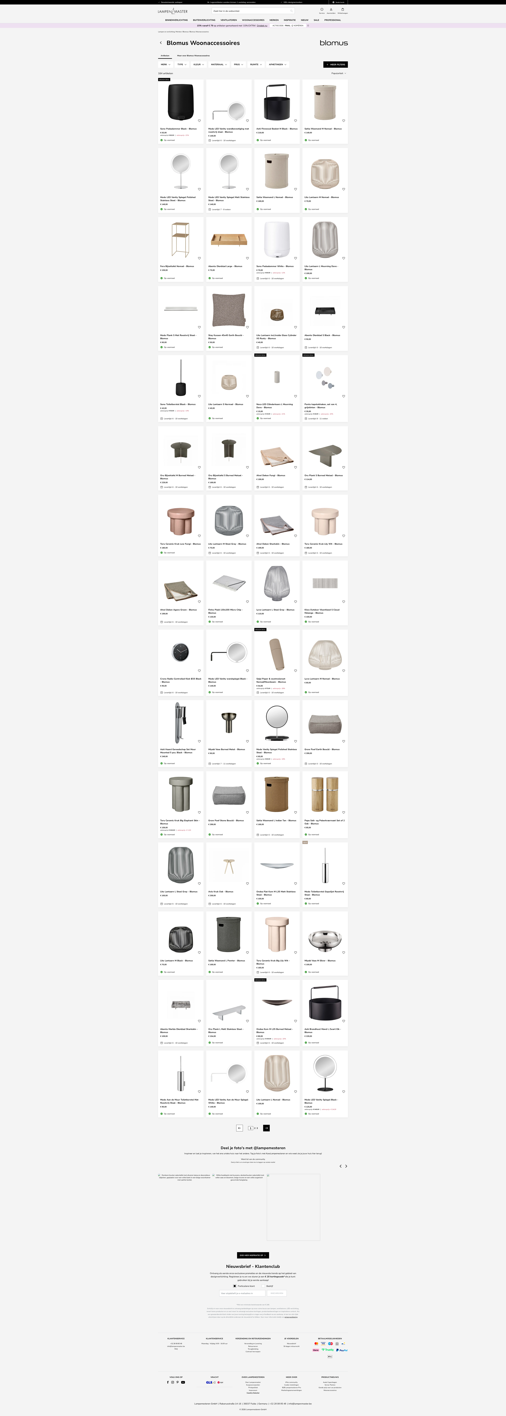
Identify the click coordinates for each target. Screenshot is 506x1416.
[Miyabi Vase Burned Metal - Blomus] (229, 733)
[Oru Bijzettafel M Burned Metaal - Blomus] (181, 458)
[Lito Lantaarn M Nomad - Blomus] (325, 180)
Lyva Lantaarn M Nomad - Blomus (322, 678)
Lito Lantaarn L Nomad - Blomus (273, 1099)
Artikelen (165, 55)
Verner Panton (330, 1385)
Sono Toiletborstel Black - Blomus (178, 404)
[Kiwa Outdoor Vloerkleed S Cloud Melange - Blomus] (325, 593)
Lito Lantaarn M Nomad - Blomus (322, 197)
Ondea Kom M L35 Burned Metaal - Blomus (274, 1031)
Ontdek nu (262, 25)
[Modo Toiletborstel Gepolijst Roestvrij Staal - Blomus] (325, 874)
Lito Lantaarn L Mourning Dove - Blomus (321, 268)
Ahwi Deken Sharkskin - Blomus (273, 543)
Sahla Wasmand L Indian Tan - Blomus (276, 820)
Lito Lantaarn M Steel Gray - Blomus (227, 543)
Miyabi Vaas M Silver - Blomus (320, 960)
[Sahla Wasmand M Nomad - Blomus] (325, 112)
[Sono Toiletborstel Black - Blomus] (181, 388)
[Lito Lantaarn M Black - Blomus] (181, 943)
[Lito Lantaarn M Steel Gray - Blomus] (229, 525)
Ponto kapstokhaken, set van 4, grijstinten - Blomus (321, 406)
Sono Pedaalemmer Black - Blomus (178, 128)
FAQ (176, 1349)
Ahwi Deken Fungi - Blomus (270, 475)
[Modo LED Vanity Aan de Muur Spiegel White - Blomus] (229, 1084)
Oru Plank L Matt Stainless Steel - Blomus (226, 1031)
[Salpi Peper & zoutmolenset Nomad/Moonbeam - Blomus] (277, 663)
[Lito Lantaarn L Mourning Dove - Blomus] (325, 249)
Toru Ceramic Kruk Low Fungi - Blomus (180, 543)
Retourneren (253, 1346)
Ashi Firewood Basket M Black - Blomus (277, 128)
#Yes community (291, 1382)
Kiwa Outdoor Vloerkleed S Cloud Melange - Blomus (322, 611)
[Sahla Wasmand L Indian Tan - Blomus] (277, 804)
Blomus (185, 32)
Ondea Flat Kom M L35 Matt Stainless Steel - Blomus (276, 893)
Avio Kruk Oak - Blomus (220, 891)
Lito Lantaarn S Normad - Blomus (225, 404)
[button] (199, 120)
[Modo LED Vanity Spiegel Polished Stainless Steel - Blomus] (181, 180)
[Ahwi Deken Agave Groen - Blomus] (181, 593)
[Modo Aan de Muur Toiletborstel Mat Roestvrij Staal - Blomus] (181, 1084)
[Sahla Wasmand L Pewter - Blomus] (229, 943)
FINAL (288, 25)
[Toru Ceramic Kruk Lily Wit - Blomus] (325, 525)
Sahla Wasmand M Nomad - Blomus (323, 128)
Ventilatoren (229, 20)
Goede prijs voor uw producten (330, 1387)
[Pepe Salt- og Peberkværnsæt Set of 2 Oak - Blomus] (325, 804)
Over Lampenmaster (253, 1382)
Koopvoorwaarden (253, 1385)
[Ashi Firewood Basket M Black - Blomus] (277, 112)
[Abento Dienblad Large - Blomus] (229, 249)
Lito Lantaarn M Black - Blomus (176, 960)
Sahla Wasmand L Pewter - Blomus (226, 960)
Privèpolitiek (253, 1387)
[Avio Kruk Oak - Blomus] (229, 874)
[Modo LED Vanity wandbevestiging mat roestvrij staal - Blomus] (229, 112)
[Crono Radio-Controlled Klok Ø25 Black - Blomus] (181, 663)
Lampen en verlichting (166, 32)
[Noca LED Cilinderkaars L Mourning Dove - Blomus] (277, 388)
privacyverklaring (291, 1317)
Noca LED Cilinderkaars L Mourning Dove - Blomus (274, 406)
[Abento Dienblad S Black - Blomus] (325, 318)
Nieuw (304, 20)
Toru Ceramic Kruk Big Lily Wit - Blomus (273, 962)
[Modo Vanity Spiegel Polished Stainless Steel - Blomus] (277, 733)
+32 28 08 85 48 (176, 1343)
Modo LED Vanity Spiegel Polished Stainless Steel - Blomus (178, 199)
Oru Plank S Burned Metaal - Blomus (324, 475)
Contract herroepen (253, 1351)
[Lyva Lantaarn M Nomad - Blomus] (325, 663)
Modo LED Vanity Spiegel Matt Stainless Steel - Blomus (229, 199)
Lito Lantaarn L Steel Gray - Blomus (178, 891)
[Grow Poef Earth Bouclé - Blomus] (325, 733)
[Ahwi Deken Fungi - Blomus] (277, 458)
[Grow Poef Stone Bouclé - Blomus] (229, 804)
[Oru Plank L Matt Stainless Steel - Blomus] (229, 1013)
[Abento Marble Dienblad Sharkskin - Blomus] (181, 1013)
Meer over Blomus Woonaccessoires (193, 55)
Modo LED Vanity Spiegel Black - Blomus (321, 1101)
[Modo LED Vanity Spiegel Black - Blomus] (325, 1084)
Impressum (253, 1390)
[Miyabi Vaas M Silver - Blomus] (325, 943)
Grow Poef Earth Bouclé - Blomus (322, 749)
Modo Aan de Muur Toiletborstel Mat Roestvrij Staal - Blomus (179, 1101)
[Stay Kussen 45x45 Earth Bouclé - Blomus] (229, 318)
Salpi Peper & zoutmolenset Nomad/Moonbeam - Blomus (271, 680)
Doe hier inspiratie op (251, 1255)
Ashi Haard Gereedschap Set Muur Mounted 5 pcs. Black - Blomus (178, 751)
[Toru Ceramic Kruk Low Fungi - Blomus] (181, 525)
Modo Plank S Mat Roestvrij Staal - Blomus (178, 337)
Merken (179, 32)
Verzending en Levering (253, 1343)
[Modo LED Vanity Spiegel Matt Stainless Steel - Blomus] (229, 180)
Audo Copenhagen (330, 1382)
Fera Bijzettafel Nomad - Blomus (177, 266)
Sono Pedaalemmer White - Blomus (275, 266)
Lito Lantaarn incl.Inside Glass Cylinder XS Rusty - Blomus (276, 337)
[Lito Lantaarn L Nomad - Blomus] (277, 1084)
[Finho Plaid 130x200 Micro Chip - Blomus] (229, 593)
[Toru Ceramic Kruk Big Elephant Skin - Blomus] (181, 804)
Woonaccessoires (330, 1390)
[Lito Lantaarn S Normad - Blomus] (229, 388)
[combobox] (253, 11)
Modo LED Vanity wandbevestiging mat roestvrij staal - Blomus (228, 130)
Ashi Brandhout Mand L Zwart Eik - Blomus (323, 1031)
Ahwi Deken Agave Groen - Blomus (178, 609)
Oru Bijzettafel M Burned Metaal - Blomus (177, 477)
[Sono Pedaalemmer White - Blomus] (277, 249)
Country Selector (253, 1393)
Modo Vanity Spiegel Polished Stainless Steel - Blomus (276, 751)
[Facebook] (168, 1382)
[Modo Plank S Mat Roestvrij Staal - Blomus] (181, 318)
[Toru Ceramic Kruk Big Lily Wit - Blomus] (277, 943)
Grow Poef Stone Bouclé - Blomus (226, 820)
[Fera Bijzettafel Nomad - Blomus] (181, 249)
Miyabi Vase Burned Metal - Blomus (226, 749)
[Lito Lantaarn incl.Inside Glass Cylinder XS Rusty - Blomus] (277, 318)
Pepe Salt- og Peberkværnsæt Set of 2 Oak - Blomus (325, 822)
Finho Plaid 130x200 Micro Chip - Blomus (225, 611)
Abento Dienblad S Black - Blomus (322, 335)
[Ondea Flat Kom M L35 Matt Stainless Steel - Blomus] (277, 874)
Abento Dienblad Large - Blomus (225, 266)
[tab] (165, 64)
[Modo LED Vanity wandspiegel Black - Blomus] (229, 663)
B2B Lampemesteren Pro (291, 1387)
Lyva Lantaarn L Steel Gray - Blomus (275, 609)
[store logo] (172, 11)
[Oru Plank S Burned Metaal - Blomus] (325, 458)
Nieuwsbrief (291, 1343)
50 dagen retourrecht (292, 1346)
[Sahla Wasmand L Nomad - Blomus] (277, 180)
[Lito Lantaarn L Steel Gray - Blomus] (181, 874)
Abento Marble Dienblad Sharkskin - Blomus (179, 1031)
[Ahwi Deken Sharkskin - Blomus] (277, 525)
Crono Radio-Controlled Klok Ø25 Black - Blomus (180, 680)
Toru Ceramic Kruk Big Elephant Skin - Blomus (180, 822)
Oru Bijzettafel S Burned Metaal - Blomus (225, 477)
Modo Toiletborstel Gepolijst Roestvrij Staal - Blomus (324, 893)
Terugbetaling (253, 1349)
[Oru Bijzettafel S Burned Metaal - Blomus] (229, 458)
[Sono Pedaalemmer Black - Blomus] (181, 112)
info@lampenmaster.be (176, 1346)
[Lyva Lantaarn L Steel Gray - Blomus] (277, 593)
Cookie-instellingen (291, 1385)
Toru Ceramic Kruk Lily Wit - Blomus (323, 543)
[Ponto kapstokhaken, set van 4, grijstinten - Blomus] (325, 388)
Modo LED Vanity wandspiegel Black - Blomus (227, 680)
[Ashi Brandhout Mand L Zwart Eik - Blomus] (325, 1013)
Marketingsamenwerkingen (291, 1390)
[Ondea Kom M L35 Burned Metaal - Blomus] (277, 1013)
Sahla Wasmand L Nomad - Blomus (274, 197)
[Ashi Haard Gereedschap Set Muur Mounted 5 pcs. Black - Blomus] (181, 733)
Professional (332, 20)
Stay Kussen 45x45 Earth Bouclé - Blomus (226, 337)
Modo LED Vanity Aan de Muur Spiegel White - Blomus (228, 1101)
